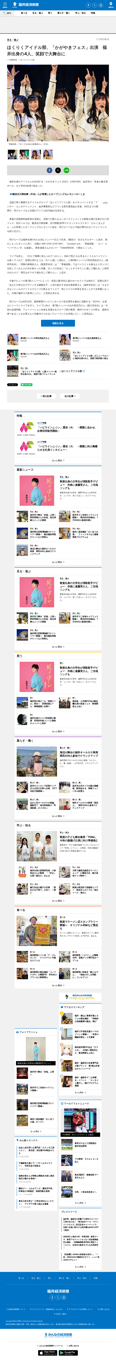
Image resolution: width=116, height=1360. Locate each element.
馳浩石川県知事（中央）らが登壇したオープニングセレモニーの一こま (49, 194)
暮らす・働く (63, 13)
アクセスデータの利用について (81, 1309)
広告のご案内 (61, 1314)
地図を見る (58, 323)
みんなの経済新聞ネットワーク (58, 1335)
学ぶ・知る (80, 13)
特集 (93, 13)
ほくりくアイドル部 (27, 60)
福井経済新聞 (25, 5)
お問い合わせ (104, 1309)
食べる (24, 13)
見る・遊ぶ (37, 13)
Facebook (88, 5)
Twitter (94, 5)
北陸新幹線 (13, 60)
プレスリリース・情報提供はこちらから (47, 1309)
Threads (100, 5)
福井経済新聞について (16, 1309)
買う (50, 13)
